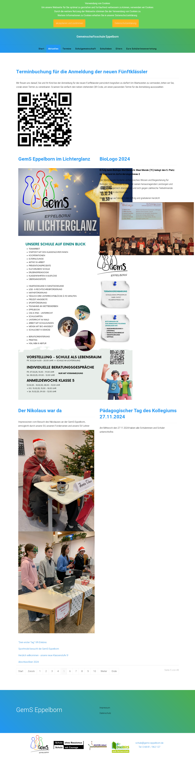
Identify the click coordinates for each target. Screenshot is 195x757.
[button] (85, 49)
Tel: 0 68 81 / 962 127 (149, 747)
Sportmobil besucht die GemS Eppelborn (38, 648)
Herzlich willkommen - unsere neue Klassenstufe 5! (43, 655)
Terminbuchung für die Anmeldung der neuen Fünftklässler (81, 71)
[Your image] (39, 744)
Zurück (31, 671)
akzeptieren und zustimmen (69, 23)
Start (20, 671)
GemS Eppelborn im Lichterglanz (54, 159)
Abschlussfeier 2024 (28, 662)
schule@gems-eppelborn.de (149, 743)
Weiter (104, 671)
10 (94, 671)
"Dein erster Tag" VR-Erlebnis (32, 642)
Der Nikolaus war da (40, 410)
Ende (114, 671)
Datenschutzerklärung (125, 23)
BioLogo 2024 (115, 159)
